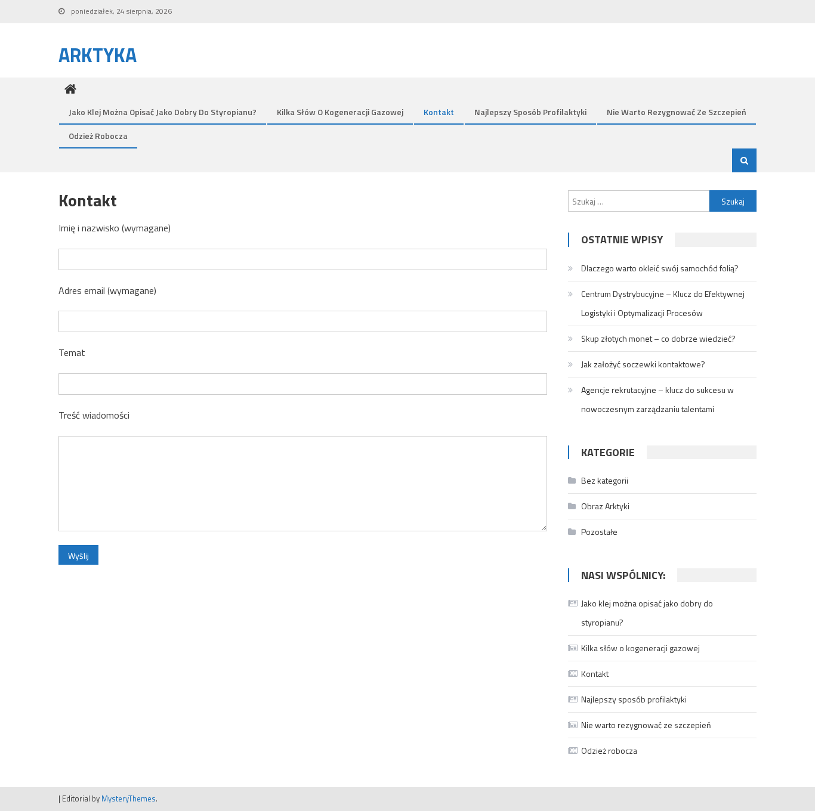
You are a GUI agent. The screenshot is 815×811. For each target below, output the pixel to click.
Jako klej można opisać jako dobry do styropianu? (163, 112)
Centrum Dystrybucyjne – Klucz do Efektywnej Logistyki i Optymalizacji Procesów (663, 303)
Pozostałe (599, 531)
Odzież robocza (98, 135)
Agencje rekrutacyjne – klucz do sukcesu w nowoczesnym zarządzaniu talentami (657, 399)
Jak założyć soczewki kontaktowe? (643, 364)
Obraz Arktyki (605, 506)
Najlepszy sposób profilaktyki (530, 112)
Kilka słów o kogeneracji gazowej (340, 112)
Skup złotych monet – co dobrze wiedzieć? (658, 338)
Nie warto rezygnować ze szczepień (676, 112)
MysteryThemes (128, 798)
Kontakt (439, 112)
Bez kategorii (604, 480)
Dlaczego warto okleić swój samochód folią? (660, 268)
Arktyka (97, 55)
